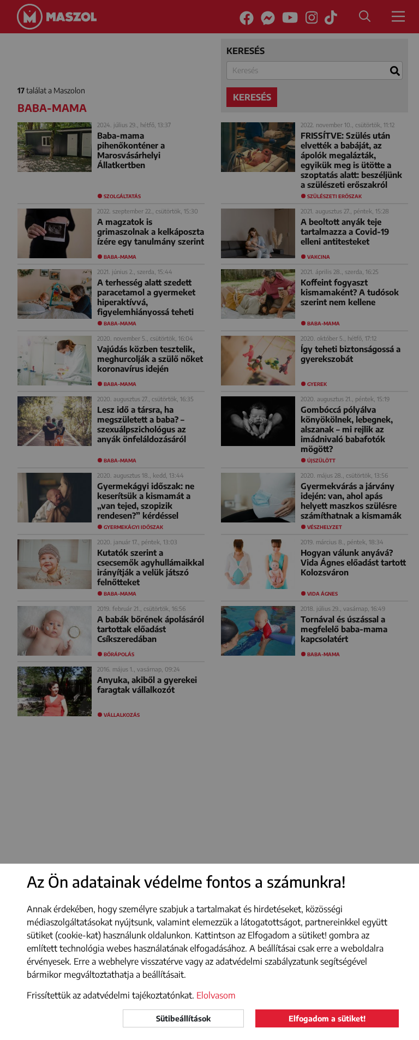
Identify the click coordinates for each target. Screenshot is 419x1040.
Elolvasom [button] (216, 995)
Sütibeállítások (183, 1018)
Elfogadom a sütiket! (327, 1018)
